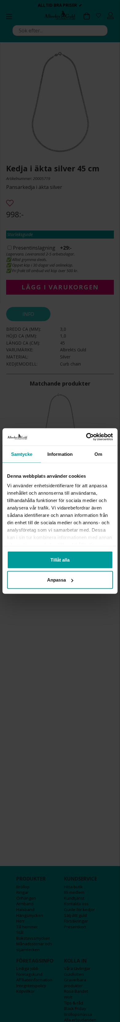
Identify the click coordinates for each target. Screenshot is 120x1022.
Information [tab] (60, 453)
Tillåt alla (60, 559)
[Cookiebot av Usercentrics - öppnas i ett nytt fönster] (86, 437)
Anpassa (56, 580)
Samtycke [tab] (21, 453)
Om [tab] (98, 453)
